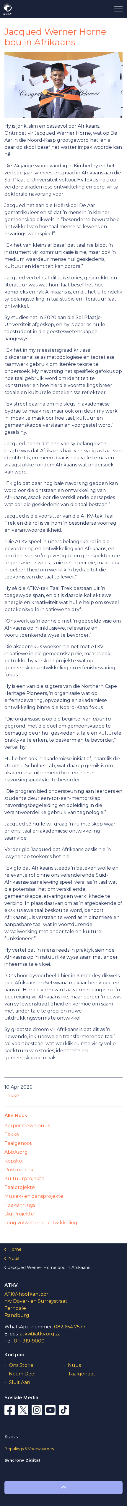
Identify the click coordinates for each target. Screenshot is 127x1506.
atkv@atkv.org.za (40, 1334)
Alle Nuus (15, 1115)
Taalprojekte (19, 1187)
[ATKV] (7, 9)
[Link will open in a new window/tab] (10, 1411)
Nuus (74, 1365)
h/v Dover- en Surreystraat (35, 1301)
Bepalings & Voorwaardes (29, 1448)
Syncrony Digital (22, 1460)
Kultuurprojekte (24, 1178)
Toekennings (19, 1205)
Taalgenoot (18, 1143)
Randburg (16, 1315)
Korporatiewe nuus (27, 1125)
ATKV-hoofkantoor (26, 1294)
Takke (11, 1095)
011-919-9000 (29, 1341)
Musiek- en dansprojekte (33, 1196)
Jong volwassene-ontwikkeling (40, 1222)
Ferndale (15, 1308)
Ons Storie (21, 1365)
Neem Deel (22, 1374)
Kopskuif (14, 1161)
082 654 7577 (70, 1327)
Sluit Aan (19, 1382)
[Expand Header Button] (118, 9)
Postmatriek (18, 1170)
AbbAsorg (16, 1152)
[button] (63, 1487)
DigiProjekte (19, 1214)
